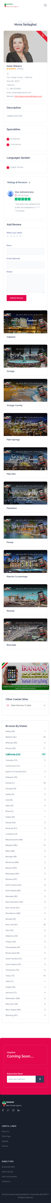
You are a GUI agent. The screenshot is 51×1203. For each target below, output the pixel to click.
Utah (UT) (9, 981)
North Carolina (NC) (14, 885)
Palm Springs (13, 439)
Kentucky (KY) (11, 828)
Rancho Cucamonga (17, 576)
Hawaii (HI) (10, 794)
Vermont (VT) (11, 993)
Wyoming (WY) (12, 1015)
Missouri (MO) (11, 868)
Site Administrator (24, 192)
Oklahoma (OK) (12, 936)
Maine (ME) (10, 851)
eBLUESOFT (44, 1194)
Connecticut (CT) (13, 766)
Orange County (14, 405)
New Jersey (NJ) (12, 908)
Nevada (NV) (11, 919)
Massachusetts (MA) (14, 840)
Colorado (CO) (11, 760)
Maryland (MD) (11, 845)
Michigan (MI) (11, 856)
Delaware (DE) (11, 777)
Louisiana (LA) (11, 834)
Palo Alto (11, 474)
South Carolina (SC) (14, 959)
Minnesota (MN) (12, 862)
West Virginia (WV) (13, 1010)
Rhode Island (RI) (13, 953)
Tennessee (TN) (12, 970)
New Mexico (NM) (13, 913)
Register (5, 1141)
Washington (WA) (13, 998)
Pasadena (12, 508)
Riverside (11, 645)
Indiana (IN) (10, 817)
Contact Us (6, 1181)
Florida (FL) (10, 783)
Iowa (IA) (9, 800)
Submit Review (16, 298)
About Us (5, 1131)
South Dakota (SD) (13, 964)
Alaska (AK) (10, 731)
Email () (13, 258)
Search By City (7, 1172)
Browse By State (8, 1167)
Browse (5, 1146)
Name (9, 245)
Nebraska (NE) (11, 896)
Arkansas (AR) (11, 743)
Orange (10, 371)
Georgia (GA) (11, 788)
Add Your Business (9, 1177)
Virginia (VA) (10, 987)
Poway (10, 542)
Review (9, 272)
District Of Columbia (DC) (16, 772)
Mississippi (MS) (12, 874)
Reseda (10, 611)
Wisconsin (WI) (12, 1004)
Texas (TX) (10, 976)
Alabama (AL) (11, 737)
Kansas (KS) (11, 822)
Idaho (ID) (9, 806)
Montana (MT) (11, 879)
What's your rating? (14, 233)
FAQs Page (6, 1136)
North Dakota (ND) (13, 891)
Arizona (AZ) (11, 748)
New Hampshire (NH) (14, 902)
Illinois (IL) (10, 811)
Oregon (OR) (11, 942)
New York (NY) (12, 925)
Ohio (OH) (9, 930)
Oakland (11, 337)
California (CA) (13, 754)
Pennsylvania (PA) (13, 947)
